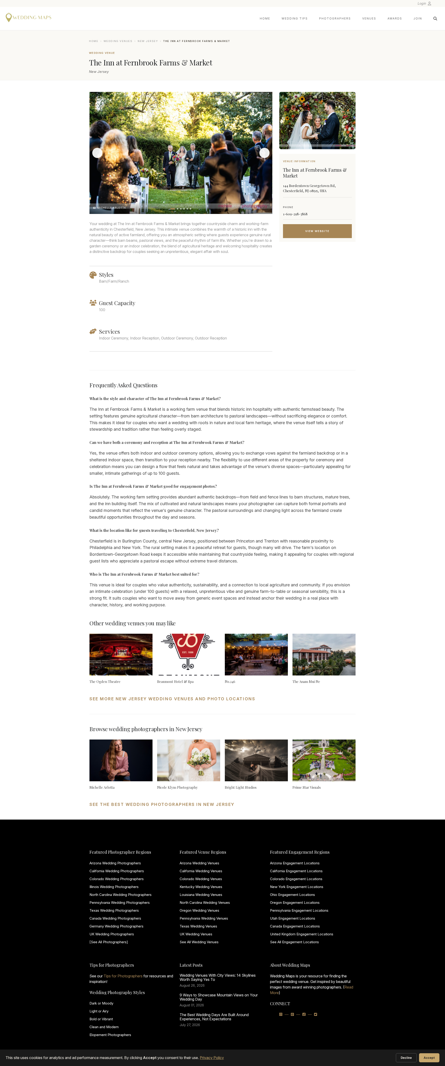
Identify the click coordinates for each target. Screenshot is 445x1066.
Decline (406, 1058)
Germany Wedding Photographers (116, 926)
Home (265, 18)
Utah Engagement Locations (292, 918)
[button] (172, 209)
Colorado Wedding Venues (201, 879)
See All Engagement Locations (294, 942)
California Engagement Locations (296, 871)
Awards (395, 18)
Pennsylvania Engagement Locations (299, 910)
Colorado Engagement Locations (296, 879)
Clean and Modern (104, 1027)
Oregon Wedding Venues (199, 910)
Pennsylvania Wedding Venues (204, 918)
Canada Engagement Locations (295, 926)
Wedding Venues (118, 41)
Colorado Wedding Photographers (116, 879)
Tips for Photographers (123, 976)
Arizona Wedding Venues (199, 863)
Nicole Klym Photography (177, 787)
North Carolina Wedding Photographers (120, 894)
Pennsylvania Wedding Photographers (119, 902)
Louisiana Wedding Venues (201, 894)
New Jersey (148, 41)
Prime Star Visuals (306, 787)
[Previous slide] (97, 153)
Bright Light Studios (241, 787)
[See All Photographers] (108, 942)
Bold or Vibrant (101, 1019)
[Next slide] (264, 153)
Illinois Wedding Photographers (114, 887)
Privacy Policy (212, 1057)
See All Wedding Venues (199, 942)
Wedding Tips (295, 18)
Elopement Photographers (110, 1035)
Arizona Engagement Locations (295, 863)
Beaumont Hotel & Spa (175, 681)
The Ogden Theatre (105, 681)
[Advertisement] (317, 282)
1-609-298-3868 (295, 214)
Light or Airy (98, 1011)
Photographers (335, 18)
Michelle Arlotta (101, 787)
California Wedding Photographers (116, 871)
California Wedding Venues (201, 871)
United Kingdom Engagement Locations (301, 934)
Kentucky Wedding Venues (201, 887)
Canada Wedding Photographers (115, 918)
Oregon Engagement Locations (295, 902)
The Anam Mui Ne (306, 681)
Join (417, 18)
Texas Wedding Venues (198, 926)
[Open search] (435, 18)
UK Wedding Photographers (111, 934)
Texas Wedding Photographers (114, 910)
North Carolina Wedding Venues (205, 902)
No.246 (230, 681)
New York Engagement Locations (296, 887)
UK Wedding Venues (196, 934)
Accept (429, 1058)
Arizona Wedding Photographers (115, 863)
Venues (369, 18)
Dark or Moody (101, 1003)
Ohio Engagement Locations (292, 894)
